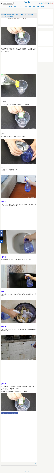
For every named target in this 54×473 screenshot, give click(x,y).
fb (40, 3)
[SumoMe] (1, 241)
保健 (20, 6)
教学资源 (42, 6)
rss (50, 3)
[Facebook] (1, 231)
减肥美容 (25, 6)
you (52, 3)
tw (42, 3)
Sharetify (27, 2)
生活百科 (15, 6)
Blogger (49, 26)
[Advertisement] (25, 23)
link (48, 3)
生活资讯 (5, 18)
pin (46, 3)
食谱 (38, 6)
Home (10, 6)
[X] (1, 238)
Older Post (33, 464)
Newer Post (4, 464)
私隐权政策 (27, 471)
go (44, 3)
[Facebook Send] (1, 234)
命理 (30, 6)
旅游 (34, 6)
